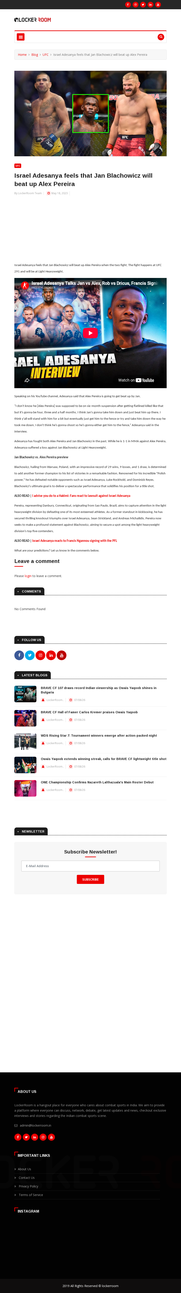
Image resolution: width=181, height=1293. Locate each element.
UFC (46, 54)
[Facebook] (128, 4)
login (28, 576)
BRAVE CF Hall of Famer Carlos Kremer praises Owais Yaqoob (89, 712)
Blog (34, 54)
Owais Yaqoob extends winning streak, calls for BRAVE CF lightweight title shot (103, 759)
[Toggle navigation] (21, 37)
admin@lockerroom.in (35, 1125)
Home (22, 54)
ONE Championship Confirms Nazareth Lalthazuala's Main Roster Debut (97, 782)
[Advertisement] (90, 226)
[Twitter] (143, 4)
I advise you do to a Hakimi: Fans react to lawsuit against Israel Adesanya (81, 496)
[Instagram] (135, 4)
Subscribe (90, 879)
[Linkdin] (150, 4)
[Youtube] (158, 4)
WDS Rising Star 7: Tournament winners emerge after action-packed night (99, 735)
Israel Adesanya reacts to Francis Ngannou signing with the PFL (74, 541)
